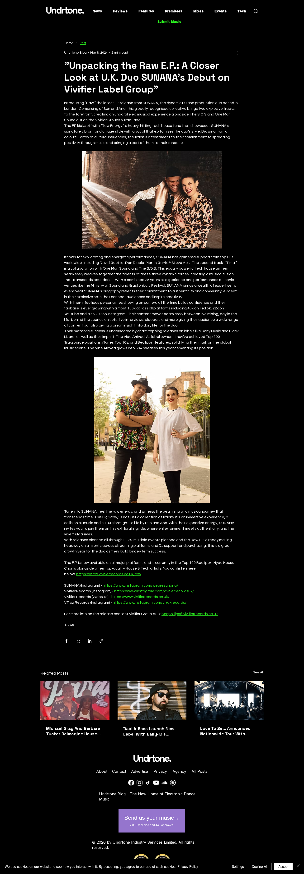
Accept (283, 866)
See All (258, 672)
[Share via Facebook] (66, 641)
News (69, 624)
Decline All (259, 866)
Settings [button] (238, 866)
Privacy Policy (187, 866)
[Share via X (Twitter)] (78, 641)
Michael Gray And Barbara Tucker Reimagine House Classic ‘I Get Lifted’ (73, 731)
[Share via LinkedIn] (89, 641)
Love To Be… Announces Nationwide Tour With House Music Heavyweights (228, 731)
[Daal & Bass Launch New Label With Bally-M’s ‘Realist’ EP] (152, 700)
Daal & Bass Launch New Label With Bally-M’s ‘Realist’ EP (148, 731)
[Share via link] (101, 641)
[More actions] (237, 52)
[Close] (298, 866)
